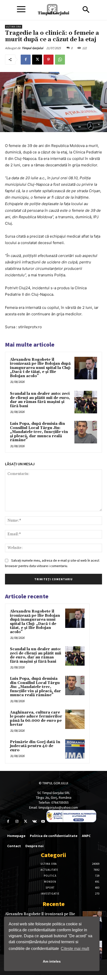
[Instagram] (17, 821)
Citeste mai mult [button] (75, 948)
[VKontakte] (34, 821)
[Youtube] (43, 821)
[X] (37, 60)
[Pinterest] (49, 60)
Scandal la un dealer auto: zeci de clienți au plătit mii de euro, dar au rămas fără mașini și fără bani (40, 399)
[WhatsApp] (60, 60)
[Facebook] (26, 60)
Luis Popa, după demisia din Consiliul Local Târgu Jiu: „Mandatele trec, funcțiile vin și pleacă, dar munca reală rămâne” (39, 431)
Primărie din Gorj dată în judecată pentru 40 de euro (35, 746)
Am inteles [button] (52, 961)
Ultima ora (13, 26)
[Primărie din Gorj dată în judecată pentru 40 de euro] (75, 748)
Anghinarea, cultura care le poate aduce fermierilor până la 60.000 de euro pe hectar (36, 718)
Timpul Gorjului (32, 48)
